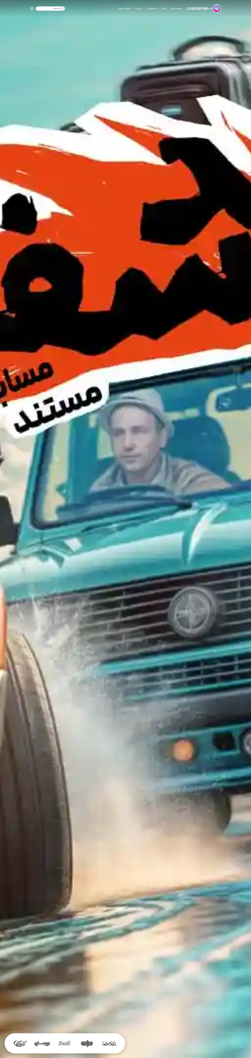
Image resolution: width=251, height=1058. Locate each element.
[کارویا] (87, 1043)
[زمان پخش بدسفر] (125, 529)
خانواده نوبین (124, 9)
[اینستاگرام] (32, 9)
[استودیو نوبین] (204, 8)
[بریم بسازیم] (109, 1043)
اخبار (163, 9)
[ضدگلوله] (64, 1043)
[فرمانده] (20, 1043)
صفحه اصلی (176, 9)
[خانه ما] (42, 1043)
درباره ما (139, 9)
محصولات (152, 9)
